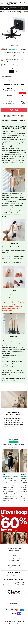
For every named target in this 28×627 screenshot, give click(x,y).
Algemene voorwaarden (10, 621)
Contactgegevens (21, 623)
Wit (16, 71)
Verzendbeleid (21, 621)
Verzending (14, 120)
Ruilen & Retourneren (14, 560)
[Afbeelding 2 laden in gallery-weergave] (12, 45)
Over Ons (14, 553)
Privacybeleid (22, 619)
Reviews (22, 120)
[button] (2, 3)
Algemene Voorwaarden (14, 565)
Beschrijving (5, 120)
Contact (14, 555)
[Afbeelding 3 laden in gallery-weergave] (13, 45)
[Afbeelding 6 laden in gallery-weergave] (17, 45)
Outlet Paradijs (13, 617)
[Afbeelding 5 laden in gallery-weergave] (16, 45)
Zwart (11, 71)
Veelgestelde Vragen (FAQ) (14, 548)
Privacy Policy (13, 563)
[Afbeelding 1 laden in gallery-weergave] (11, 45)
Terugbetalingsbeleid (13, 619)
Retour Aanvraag (14, 567)
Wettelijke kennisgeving (10, 623)
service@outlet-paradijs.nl (14, 575)
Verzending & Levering (14, 558)
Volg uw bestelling (14, 550)
